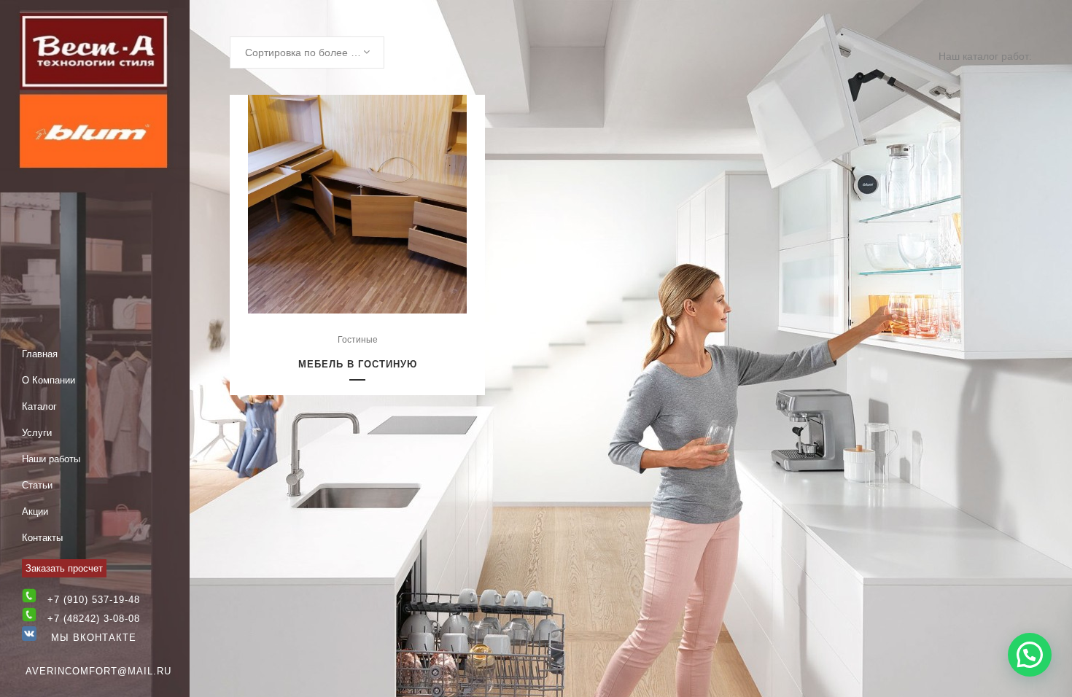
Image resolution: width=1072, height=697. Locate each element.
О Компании (48, 380)
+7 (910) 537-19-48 (93, 599)
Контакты (42, 537)
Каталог (39, 406)
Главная (40, 353)
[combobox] (307, 52)
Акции (35, 511)
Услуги (37, 432)
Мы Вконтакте (86, 637)
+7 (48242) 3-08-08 (93, 618)
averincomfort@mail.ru (98, 671)
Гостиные (358, 340)
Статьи (37, 485)
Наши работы (51, 458)
